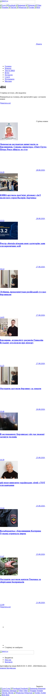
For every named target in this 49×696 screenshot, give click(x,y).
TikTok (10, 693)
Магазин (8, 81)
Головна (8, 66)
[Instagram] (21, 5)
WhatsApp (28, 693)
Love (8, 688)
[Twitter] (31, 7)
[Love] (3, 5)
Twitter (43, 693)
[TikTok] (13, 7)
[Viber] (38, 5)
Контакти (8, 662)
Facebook (24, 688)
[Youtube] (4, 7)
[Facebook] (11, 5)
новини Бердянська (8, 668)
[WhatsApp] (22, 7)
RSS (7, 695)
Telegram (13, 691)
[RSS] (37, 7)
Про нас (8, 660)
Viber (25, 691)
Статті (7, 77)
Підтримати (9, 79)
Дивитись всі (5, 103)
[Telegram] (30, 5)
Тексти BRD (10, 71)
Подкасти (9, 75)
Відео (7, 73)
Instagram (41, 688)
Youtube (39, 691)
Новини (8, 68)
